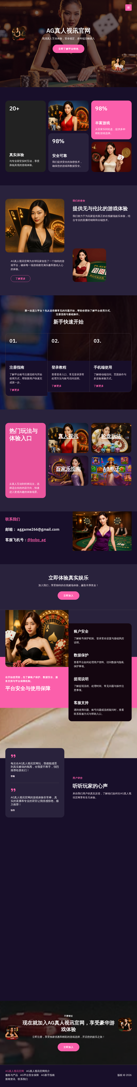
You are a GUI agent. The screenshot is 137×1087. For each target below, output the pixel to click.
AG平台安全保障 (29, 1075)
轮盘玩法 (111, 436)
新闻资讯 (10, 1079)
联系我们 (23, 1079)
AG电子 (111, 468)
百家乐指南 (68, 468)
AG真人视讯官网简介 (38, 1071)
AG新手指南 (48, 1075)
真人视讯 (68, 436)
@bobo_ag (36, 539)
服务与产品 (11, 1075)
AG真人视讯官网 (14, 1071)
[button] (68, 595)
